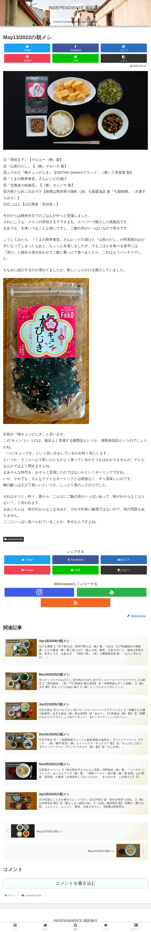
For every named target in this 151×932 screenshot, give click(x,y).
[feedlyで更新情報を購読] (111, 592)
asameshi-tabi (15, 539)
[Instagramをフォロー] (39, 592)
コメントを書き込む (75, 883)
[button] (139, 555)
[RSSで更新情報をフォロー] (75, 602)
